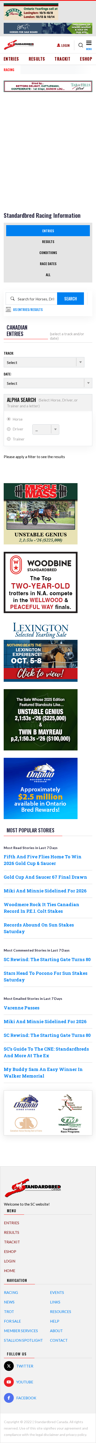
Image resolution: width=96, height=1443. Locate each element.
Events (57, 1292)
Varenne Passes (21, 1008)
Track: (9, 353)
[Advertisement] (48, 144)
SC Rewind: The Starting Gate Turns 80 (47, 959)
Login (65, 45)
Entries (11, 59)
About (56, 1330)
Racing (11, 1292)
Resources (60, 1311)
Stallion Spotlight (23, 1340)
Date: (8, 373)
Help (54, 1321)
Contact (59, 1340)
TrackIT (62, 59)
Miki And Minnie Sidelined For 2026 (45, 891)
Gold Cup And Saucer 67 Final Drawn (45, 877)
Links (55, 1302)
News (9, 1302)
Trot (9, 1311)
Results (37, 59)
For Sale (12, 1321)
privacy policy (76, 1434)
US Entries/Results (28, 309)
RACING (9, 69)
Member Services (21, 1330)
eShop (86, 59)
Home (9, 1270)
